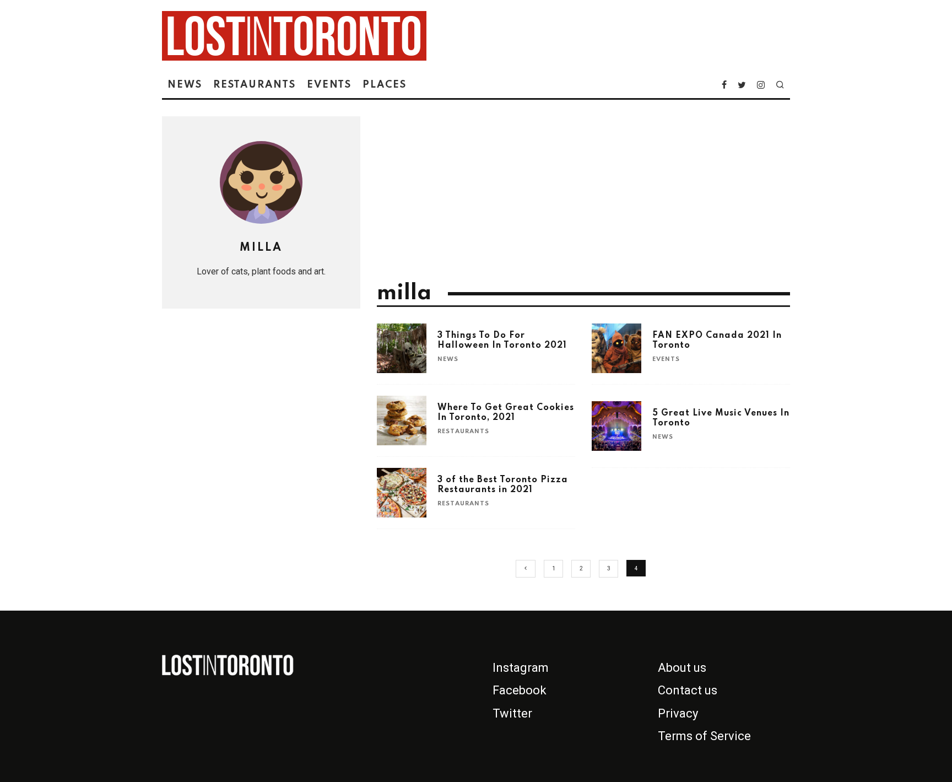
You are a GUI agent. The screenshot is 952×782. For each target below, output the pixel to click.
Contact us (687, 690)
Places (385, 85)
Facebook (520, 690)
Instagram (521, 668)
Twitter (512, 713)
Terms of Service (704, 736)
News (184, 85)
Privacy (678, 713)
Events (329, 85)
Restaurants (254, 85)
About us (682, 668)
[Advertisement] (583, 199)
